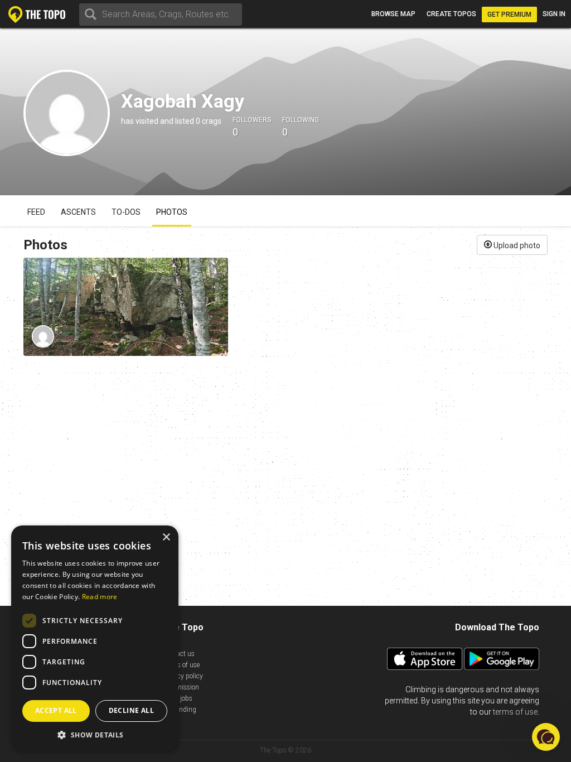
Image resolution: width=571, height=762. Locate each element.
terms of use (515, 711)
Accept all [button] (56, 710)
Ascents (78, 212)
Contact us (179, 654)
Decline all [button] (131, 710)
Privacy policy (183, 676)
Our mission (181, 687)
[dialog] (94, 638)
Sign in (554, 14)
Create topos (451, 14)
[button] (94, 734)
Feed (36, 212)
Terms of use (181, 665)
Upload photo (516, 245)
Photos (171, 212)
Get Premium (509, 14)
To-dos (126, 212)
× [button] (166, 537)
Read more (100, 596)
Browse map (393, 14)
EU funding (179, 709)
